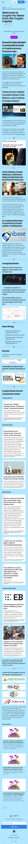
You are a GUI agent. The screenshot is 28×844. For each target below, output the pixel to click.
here (11, 665)
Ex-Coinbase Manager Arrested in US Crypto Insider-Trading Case (12, 223)
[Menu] (26, 2)
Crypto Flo (4, 7)
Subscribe (21, 2)
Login (14, 2)
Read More (5, 87)
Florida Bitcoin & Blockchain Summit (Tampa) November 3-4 (13, 368)
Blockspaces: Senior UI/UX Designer (15, 335)
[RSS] (14, 831)
